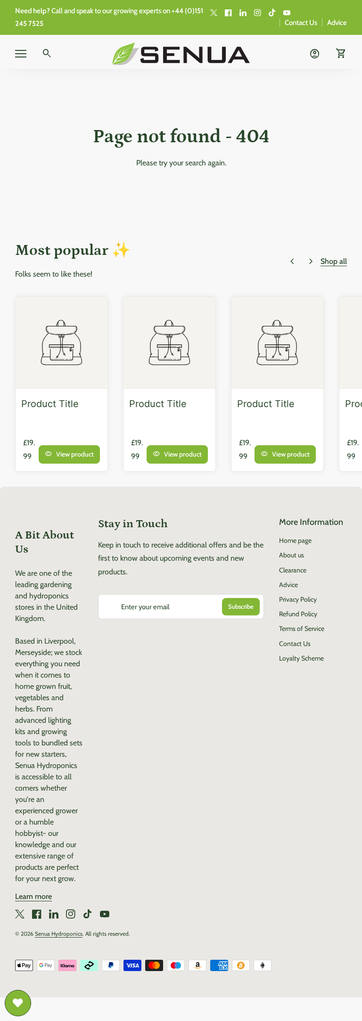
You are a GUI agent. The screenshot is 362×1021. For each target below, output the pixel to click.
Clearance (292, 570)
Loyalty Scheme (301, 658)
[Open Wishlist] (18, 1003)
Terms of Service (301, 628)
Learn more (33, 896)
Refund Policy (298, 614)
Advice (337, 22)
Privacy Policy (298, 599)
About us (291, 555)
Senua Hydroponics (58, 933)
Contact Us (301, 22)
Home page (295, 540)
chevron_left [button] (292, 261)
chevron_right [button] (311, 261)
